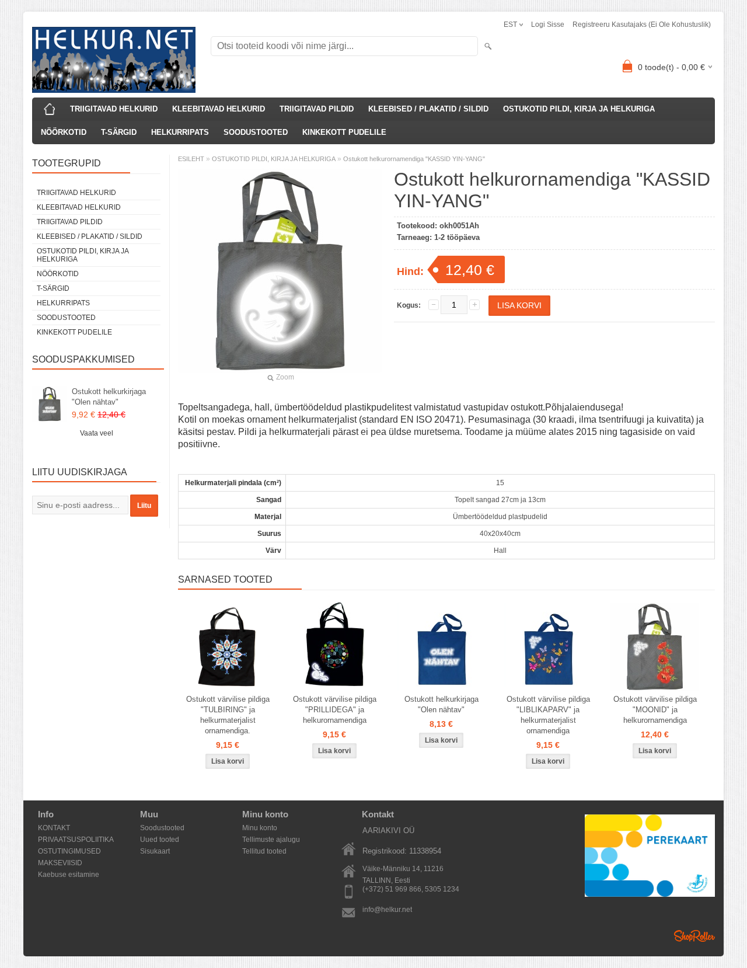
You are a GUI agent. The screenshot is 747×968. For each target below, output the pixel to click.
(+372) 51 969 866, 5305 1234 (410, 889)
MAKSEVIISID (60, 863)
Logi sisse (547, 24)
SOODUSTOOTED (256, 132)
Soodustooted (162, 828)
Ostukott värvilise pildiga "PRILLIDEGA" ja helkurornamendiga (334, 710)
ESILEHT (191, 158)
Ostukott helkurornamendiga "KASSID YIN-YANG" (414, 158)
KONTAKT (54, 828)
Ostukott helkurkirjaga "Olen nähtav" (109, 396)
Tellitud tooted (264, 851)
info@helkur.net (387, 910)
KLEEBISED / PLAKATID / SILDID (428, 109)
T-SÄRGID (119, 132)
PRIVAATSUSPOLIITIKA (76, 839)
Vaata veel (96, 433)
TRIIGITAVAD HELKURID (114, 109)
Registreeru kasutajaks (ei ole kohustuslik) (642, 24)
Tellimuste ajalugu (271, 839)
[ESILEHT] (49, 109)
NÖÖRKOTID (63, 132)
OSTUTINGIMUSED (69, 851)
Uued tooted (159, 839)
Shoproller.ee (694, 936)
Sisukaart (155, 851)
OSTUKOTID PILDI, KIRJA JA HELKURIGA (579, 109)
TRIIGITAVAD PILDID (317, 109)
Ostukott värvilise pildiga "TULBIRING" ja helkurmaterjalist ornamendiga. (228, 715)
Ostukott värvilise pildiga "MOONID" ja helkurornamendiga (655, 710)
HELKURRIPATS (180, 132)
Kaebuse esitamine (68, 874)
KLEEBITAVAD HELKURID (218, 109)
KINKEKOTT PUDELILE (344, 132)
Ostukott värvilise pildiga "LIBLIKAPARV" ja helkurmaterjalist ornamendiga (548, 715)
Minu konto (259, 828)
